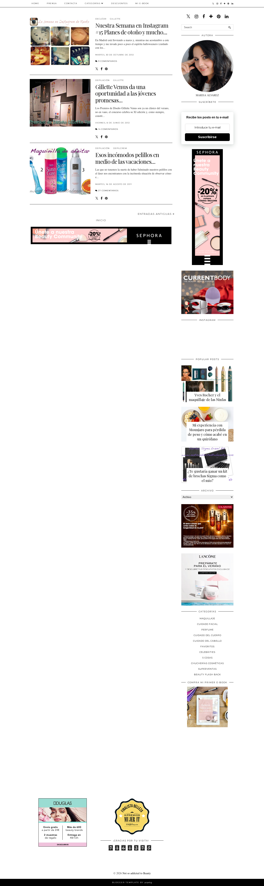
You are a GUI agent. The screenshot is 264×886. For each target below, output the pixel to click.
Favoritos (207, 646)
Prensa (52, 3)
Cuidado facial (207, 624)
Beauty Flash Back (207, 674)
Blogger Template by (132, 882)
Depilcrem (120, 148)
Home (35, 3)
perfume (207, 629)
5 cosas (207, 657)
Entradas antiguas (155, 213)
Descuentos (119, 3)
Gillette (115, 19)
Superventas (207, 669)
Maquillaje (207, 618)
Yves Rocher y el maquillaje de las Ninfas (207, 397)
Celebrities (207, 652)
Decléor (100, 19)
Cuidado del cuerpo (207, 635)
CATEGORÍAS (92, 3)
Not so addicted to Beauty (137, 873)
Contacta (70, 3)
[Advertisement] (210, 757)
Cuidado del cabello (207, 641)
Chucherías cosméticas (207, 663)
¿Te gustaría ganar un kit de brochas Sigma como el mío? (207, 476)
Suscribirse (207, 137)
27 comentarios (108, 190)
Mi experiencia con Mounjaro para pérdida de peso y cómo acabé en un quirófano (207, 432)
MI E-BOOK (142, 3)
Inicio (101, 220)
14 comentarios (108, 129)
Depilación (102, 80)
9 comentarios (107, 61)
